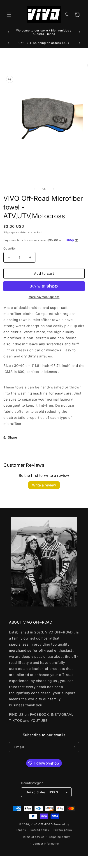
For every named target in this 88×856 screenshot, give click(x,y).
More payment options (44, 297)
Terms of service (33, 836)
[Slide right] (54, 189)
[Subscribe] (74, 747)
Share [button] (12, 437)
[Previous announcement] (8, 32)
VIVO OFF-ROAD (42, 824)
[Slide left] (34, 189)
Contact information (46, 843)
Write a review (44, 485)
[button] (9, 15)
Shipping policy (59, 836)
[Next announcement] (80, 32)
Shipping (8, 232)
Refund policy (39, 829)
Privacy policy (62, 829)
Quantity (9, 248)
